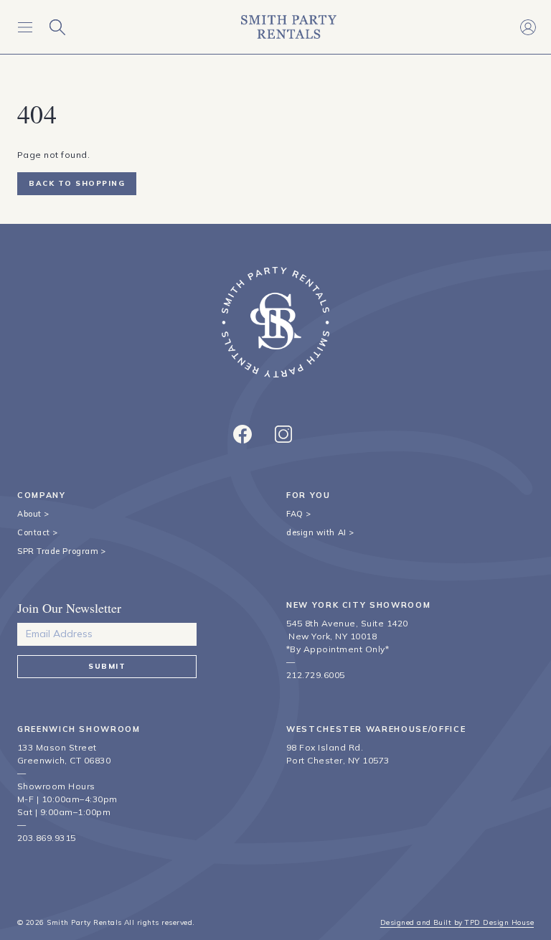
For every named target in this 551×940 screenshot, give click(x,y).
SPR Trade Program (57, 551)
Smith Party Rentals (84, 922)
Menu (25, 27)
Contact (33, 532)
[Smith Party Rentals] (288, 27)
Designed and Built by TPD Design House (457, 922)
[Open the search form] (57, 27)
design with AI (316, 532)
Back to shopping (77, 183)
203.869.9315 (46, 837)
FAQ (294, 514)
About (29, 514)
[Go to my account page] (528, 27)
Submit (107, 666)
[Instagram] (283, 434)
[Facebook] (242, 434)
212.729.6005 (315, 674)
